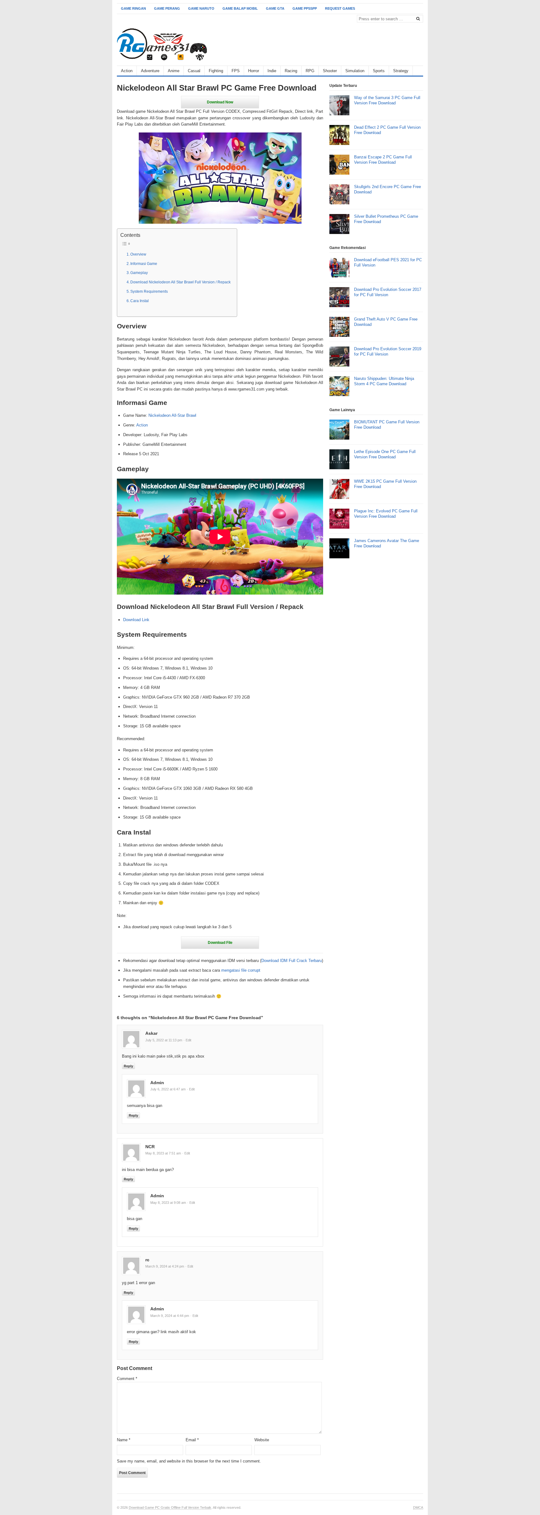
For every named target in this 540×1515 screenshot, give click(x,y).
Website (261, 1440)
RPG (310, 70)
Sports (379, 70)
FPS (236, 70)
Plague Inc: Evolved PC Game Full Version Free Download (386, 514)
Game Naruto (201, 8)
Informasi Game (143, 264)
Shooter (330, 70)
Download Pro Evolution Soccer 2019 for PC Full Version (387, 351)
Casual (194, 70)
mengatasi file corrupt (240, 970)
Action (126, 70)
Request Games (340, 8)
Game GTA (275, 8)
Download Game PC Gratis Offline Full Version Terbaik (170, 1507)
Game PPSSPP (304, 8)
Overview (138, 254)
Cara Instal (139, 301)
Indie (272, 70)
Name (123, 1440)
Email (192, 1440)
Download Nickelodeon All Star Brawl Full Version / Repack (180, 282)
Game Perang (167, 8)
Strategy (400, 70)
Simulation (354, 70)
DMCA (418, 1507)
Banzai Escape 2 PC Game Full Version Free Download (383, 160)
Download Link (136, 619)
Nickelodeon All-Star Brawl (172, 415)
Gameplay (139, 273)
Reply (128, 1066)
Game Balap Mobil (240, 8)
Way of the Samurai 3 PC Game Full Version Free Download (387, 100)
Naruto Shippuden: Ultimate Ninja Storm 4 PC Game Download (384, 381)
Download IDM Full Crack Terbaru (291, 960)
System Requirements (149, 291)
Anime (173, 70)
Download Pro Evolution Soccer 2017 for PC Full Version (387, 292)
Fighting (216, 70)
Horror (253, 70)
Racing (291, 70)
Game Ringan (133, 8)
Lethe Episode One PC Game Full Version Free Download (385, 454)
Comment (127, 1378)
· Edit (187, 1040)
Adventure (150, 70)
